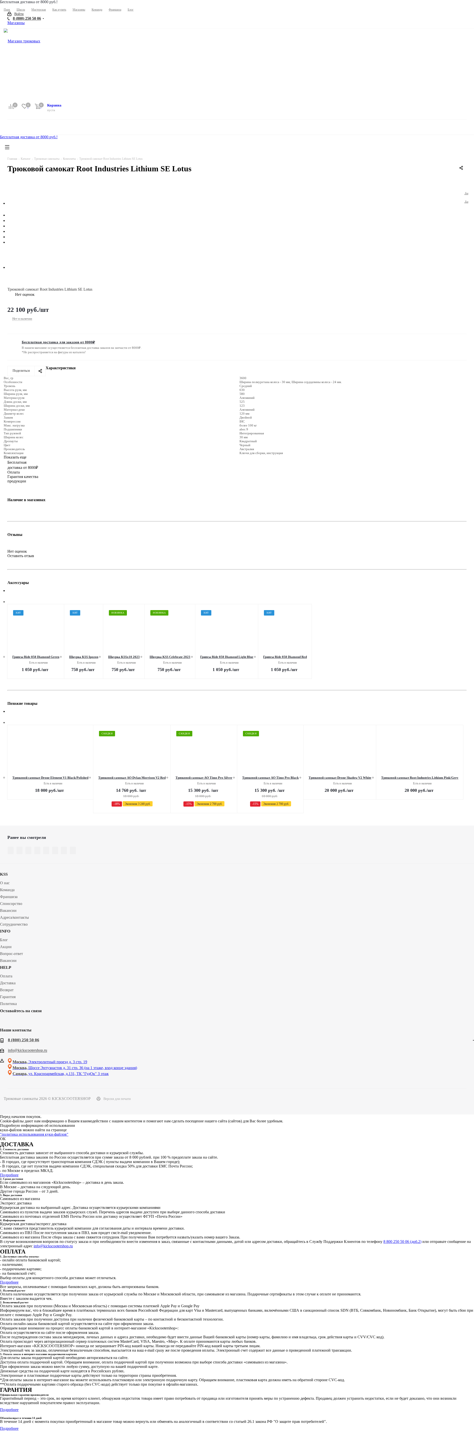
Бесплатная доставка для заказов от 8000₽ (58, 342)
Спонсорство (11, 903)
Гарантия (8, 997)
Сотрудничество (14, 924)
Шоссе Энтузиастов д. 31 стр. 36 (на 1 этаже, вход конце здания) (75, 1068)
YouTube (30, 1022)
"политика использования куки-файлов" (34, 1134)
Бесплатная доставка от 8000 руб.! (29, 137)
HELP (5, 967)
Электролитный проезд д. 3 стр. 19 (50, 1062)
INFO (5, 931)
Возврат (7, 990)
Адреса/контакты (14, 917)
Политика (8, 1004)
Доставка (8, 983)
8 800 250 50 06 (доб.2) (402, 1241)
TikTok (42, 1022)
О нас (5, 883)
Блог (4, 940)
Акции (6, 947)
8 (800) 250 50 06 (27, 18)
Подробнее (9, 1175)
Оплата (6, 976)
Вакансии (8, 910)
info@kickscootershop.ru (27, 1050)
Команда (7, 890)
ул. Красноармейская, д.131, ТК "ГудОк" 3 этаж (61, 1074)
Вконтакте (5, 1022)
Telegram (17, 1022)
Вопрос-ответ (11, 954)
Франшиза (9, 897)
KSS (4, 874)
